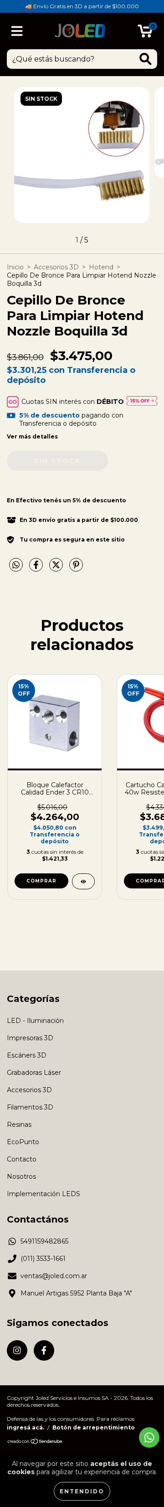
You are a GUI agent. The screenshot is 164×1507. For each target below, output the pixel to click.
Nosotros (21, 1176)
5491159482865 (44, 1241)
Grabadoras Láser (34, 1072)
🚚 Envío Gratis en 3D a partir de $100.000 (82, 6)
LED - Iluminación (35, 1021)
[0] (145, 33)
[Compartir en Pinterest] (76, 568)
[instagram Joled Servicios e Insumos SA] (17, 1350)
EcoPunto (23, 1142)
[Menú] (17, 31)
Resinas (19, 1124)
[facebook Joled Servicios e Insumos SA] (44, 1350)
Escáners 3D (26, 1055)
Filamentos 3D (30, 1107)
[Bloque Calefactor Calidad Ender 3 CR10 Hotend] (83, 881)
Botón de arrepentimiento (93, 1427)
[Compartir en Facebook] (37, 568)
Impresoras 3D (30, 1038)
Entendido (82, 1491)
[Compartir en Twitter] (57, 568)
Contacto (21, 1159)
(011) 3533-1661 (43, 1258)
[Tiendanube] (35, 1442)
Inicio (15, 267)
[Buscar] (145, 59)
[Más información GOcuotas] (142, 401)
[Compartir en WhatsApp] (16, 565)
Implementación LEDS (43, 1194)
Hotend (101, 267)
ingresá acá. (25, 1427)
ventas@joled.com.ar (53, 1276)
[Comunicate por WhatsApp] (149, 1437)
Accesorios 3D (56, 267)
